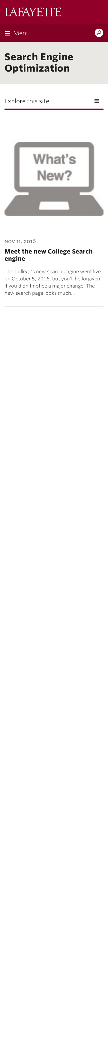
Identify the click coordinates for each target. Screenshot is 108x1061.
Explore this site (26, 101)
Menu (21, 33)
